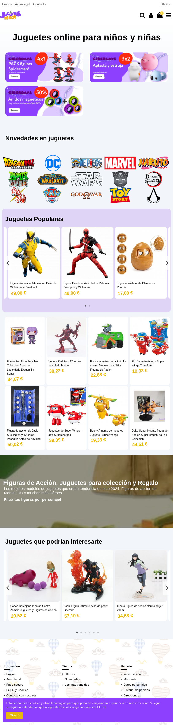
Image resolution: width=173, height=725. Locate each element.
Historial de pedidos (136, 690)
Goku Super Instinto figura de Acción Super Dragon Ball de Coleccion (150, 434)
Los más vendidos (77, 684)
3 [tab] (85, 632)
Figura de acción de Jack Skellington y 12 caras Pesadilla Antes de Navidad (24, 434)
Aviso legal (23, 4)
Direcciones (131, 695)
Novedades (72, 679)
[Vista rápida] (34, 278)
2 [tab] (89, 306)
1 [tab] (85, 306)
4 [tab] (89, 632)
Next (166, 263)
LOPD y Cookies (17, 690)
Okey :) (14, 715)
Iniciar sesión (132, 674)
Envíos (7, 4)
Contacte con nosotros (21, 695)
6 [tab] (98, 632)
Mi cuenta (130, 679)
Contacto (39, 4)
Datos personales (135, 684)
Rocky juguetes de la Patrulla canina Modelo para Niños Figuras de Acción (108, 365)
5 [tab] (94, 632)
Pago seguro (14, 684)
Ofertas (70, 674)
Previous (8, 263)
